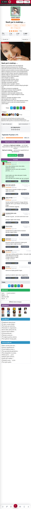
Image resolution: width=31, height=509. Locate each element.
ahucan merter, (9, 227)
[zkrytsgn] (4, 315)
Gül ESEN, (11, 267)
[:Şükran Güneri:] (15, 114)
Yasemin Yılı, (11, 162)
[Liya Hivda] (10, 315)
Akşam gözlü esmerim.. (9, 356)
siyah (8, 85)
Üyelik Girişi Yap (12, 155)
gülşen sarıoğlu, (11, 198)
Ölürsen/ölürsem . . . (8, 333)
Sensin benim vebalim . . (9, 331)
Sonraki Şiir (25, 39)
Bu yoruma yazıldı (11, 181)
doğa (7, 74)
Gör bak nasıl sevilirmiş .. (9, 326)
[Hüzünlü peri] (15, 315)
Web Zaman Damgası (16, 302)
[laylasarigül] (7, 114)
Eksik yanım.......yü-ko (8, 355)
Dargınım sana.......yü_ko (9, 360)
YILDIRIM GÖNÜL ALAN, (11, 214)
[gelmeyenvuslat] (26, 312)
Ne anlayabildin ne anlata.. (10, 353)
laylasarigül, (11, 239)
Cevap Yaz (25, 181)
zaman (25, 100)
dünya (22, 94)
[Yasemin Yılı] (21, 312)
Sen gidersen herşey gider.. (10, 339)
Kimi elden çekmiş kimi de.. (10, 329)
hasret (8, 68)
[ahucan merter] (9, 114)
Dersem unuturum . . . (8, 335)
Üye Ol (21, 155)
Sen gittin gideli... (7, 362)
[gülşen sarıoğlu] (11, 114)
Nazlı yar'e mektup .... (8, 358)
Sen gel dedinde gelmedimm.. (10, 351)
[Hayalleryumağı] (21, 315)
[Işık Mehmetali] (5, 114)
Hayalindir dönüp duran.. (9, 322)
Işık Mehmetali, (12, 250)
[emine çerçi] (13, 114)
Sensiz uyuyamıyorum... (9, 347)
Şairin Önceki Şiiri (7, 124)
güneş (12, 74)
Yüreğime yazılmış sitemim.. (10, 337)
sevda (17, 102)
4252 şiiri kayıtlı (16, 19)
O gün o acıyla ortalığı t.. (9, 324)
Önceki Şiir (5, 39)
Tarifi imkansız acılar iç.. (9, 349)
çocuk (7, 65)
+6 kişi (20, 114)
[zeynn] (17, 114)
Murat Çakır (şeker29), (10, 185)
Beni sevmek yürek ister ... (9, 345)
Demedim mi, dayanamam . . (10, 328)
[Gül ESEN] (3, 114)
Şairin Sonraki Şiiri (23, 124)
